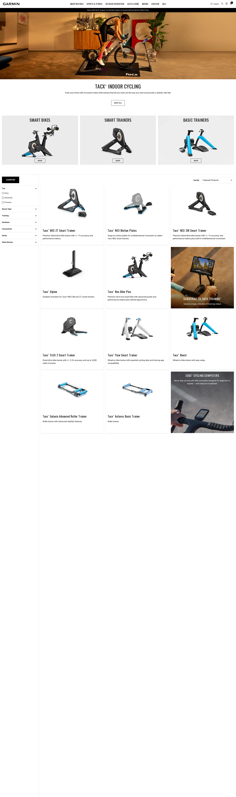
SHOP (40, 161)
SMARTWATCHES (77, 3)
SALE (164, 3)
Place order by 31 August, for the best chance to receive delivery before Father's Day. (118, 10)
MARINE (145, 3)
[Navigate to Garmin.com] (11, 4)
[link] (118, 45)
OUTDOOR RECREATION (114, 3)
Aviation (155, 3)
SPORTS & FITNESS (94, 3)
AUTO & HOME (133, 3)
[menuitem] (214, 4)
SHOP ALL (118, 103)
